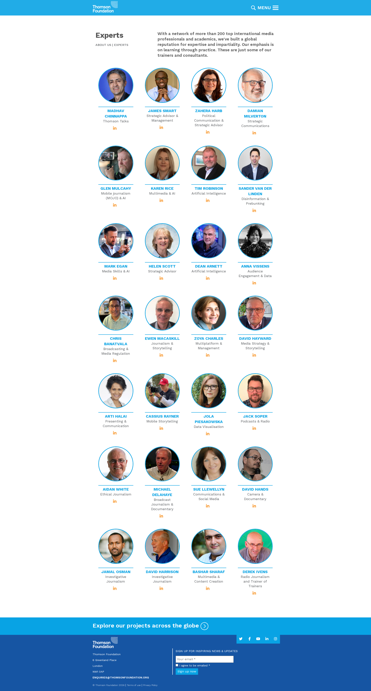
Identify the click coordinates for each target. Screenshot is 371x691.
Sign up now (187, 671)
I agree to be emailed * (194, 665)
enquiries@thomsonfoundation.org (121, 677)
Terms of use (134, 685)
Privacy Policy (150, 685)
